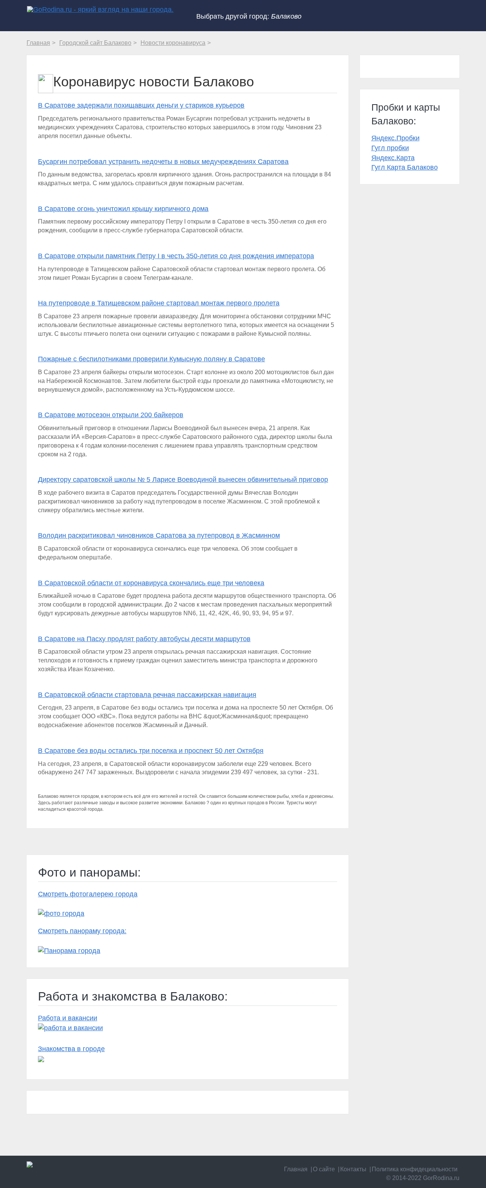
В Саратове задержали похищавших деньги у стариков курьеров (141, 105)
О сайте (324, 1169)
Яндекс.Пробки (395, 138)
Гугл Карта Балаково (404, 167)
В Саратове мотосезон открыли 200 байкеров (110, 415)
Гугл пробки (390, 148)
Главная (296, 1169)
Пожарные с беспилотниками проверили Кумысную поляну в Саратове (151, 359)
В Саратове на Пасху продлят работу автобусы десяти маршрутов (144, 639)
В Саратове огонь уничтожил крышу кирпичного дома (123, 209)
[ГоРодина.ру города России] (76, 1164)
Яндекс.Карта (393, 158)
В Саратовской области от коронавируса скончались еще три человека (151, 583)
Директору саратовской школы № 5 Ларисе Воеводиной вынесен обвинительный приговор (183, 479)
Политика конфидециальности (415, 1169)
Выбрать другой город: (248, 16)
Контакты (353, 1169)
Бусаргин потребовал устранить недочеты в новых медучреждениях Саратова (163, 161)
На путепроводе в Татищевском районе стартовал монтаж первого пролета (158, 303)
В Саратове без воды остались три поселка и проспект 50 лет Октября (151, 750)
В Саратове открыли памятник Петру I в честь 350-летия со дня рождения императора (176, 256)
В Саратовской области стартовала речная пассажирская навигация (147, 695)
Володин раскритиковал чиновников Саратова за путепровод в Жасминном (159, 535)
